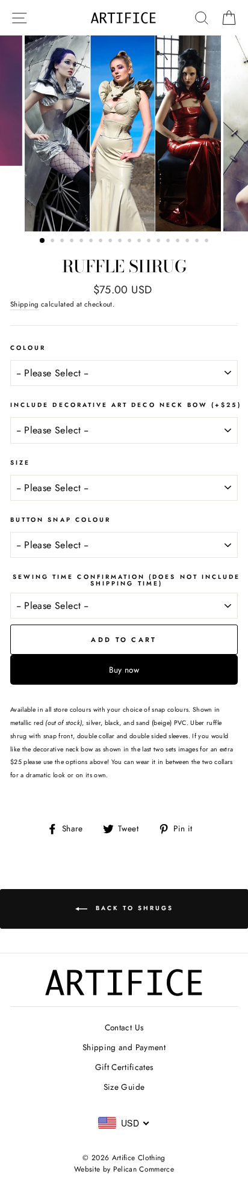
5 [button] (82, 242)
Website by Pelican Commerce (124, 1169)
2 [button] (54, 242)
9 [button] (121, 242)
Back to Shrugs (132, 908)
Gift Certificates (124, 1067)
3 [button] (63, 242)
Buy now (124, 670)
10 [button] (131, 242)
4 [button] (73, 242)
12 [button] (150, 242)
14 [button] (169, 242)
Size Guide (124, 1087)
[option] (124, 133)
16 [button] (188, 242)
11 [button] (140, 242)
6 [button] (92, 242)
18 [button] (208, 242)
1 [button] (43, 241)
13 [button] (160, 242)
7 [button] (102, 242)
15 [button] (179, 242)
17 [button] (198, 242)
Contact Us (124, 1027)
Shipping (24, 304)
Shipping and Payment (124, 1047)
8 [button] (111, 242)
